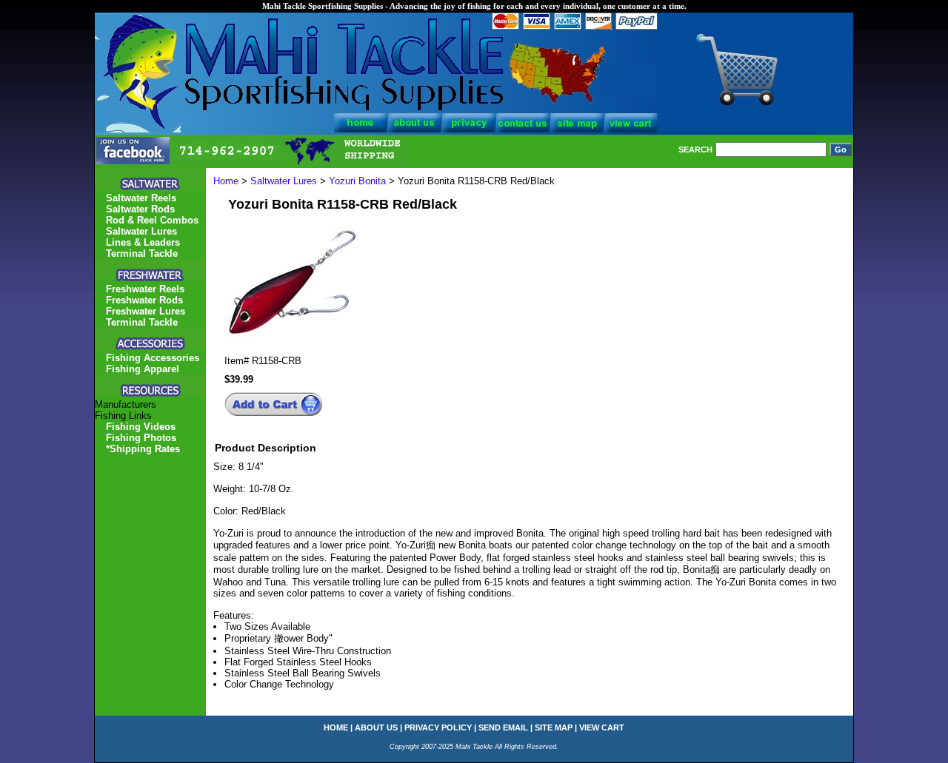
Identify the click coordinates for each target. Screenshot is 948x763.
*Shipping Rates (143, 448)
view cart (601, 727)
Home (225, 180)
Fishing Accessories (152, 357)
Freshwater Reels (145, 289)
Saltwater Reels (141, 198)
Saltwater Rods (140, 209)
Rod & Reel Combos (152, 220)
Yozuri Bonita (357, 180)
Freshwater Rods (144, 300)
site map (554, 727)
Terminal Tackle (142, 253)
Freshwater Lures (145, 311)
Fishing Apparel (142, 368)
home (336, 727)
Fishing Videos (141, 426)
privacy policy (438, 727)
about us (376, 727)
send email (503, 727)
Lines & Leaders (143, 242)
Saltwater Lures (283, 180)
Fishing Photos (141, 437)
